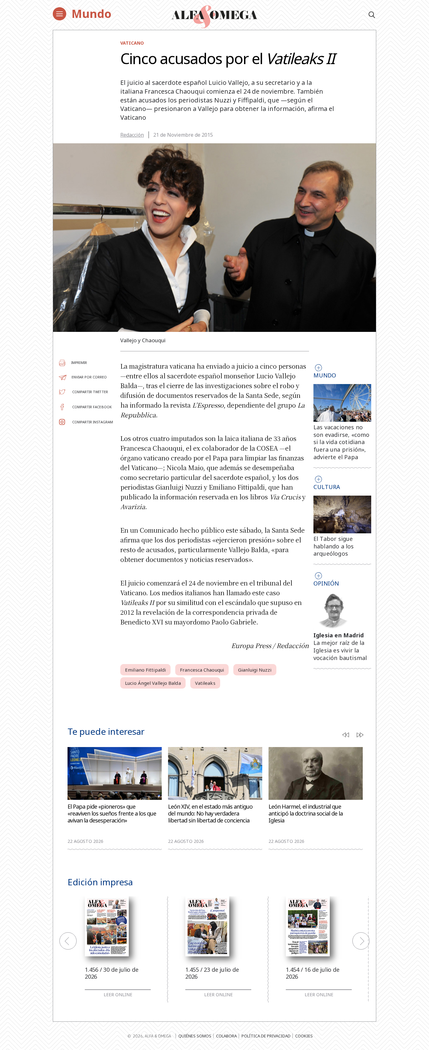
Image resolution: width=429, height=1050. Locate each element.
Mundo (91, 13)
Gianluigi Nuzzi (255, 670)
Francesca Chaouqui (202, 670)
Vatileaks (205, 683)
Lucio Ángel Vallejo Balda (153, 683)
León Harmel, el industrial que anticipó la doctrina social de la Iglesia (306, 813)
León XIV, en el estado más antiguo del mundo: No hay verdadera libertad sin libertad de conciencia (210, 813)
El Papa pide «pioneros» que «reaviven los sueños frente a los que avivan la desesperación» (112, 813)
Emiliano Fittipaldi (145, 670)
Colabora (226, 1036)
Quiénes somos (194, 1036)
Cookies (304, 1036)
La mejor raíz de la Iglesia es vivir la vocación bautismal (340, 650)
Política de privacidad (266, 1036)
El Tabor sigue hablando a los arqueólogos (333, 546)
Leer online (118, 994)
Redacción (132, 134)
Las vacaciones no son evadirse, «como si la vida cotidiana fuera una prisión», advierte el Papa (341, 442)
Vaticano (132, 43)
